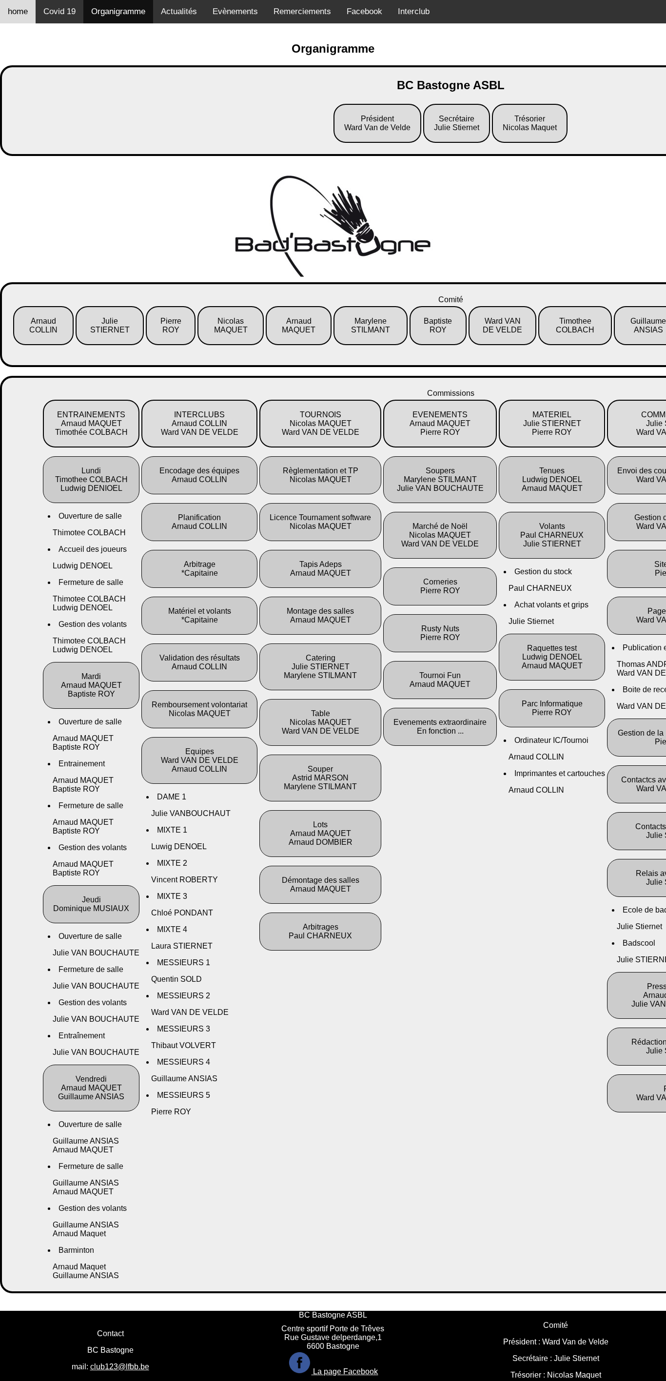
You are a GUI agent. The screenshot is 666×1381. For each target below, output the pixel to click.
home (18, 11)
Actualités (179, 11)
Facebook (364, 11)
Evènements (235, 11)
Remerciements (302, 11)
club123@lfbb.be (119, 1366)
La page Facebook (344, 1371)
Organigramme (118, 11)
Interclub (414, 11)
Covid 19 (59, 11)
